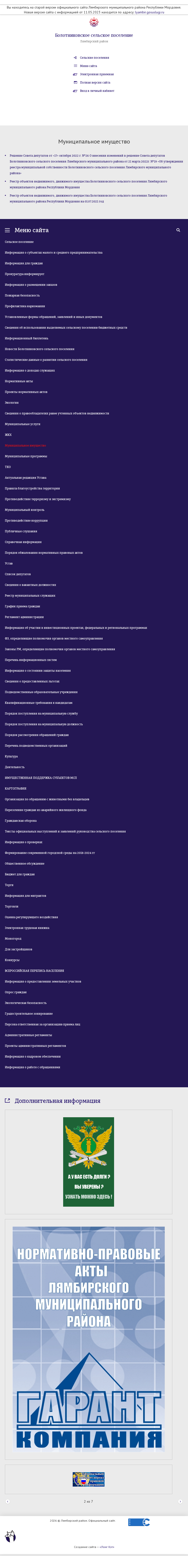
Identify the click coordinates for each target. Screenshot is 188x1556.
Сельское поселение (19, 242)
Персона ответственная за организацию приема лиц (42, 1024)
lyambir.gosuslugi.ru (149, 12)
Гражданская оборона (20, 820)
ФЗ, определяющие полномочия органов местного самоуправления (54, 638)
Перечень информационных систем (31, 660)
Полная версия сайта (95, 82)
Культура (11, 756)
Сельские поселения (94, 57)
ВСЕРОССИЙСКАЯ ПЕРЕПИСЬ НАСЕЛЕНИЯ (34, 971)
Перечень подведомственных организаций (36, 745)
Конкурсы (12, 960)
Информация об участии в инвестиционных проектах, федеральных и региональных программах (76, 628)
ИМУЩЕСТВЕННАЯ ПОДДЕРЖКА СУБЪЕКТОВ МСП (41, 778)
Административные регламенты (28, 1035)
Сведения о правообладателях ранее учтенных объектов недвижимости (57, 413)
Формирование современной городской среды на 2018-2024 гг (50, 853)
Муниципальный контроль (24, 510)
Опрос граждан (16, 992)
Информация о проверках (23, 842)
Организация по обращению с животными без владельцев (47, 799)
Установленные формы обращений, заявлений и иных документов (53, 317)
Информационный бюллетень (26, 338)
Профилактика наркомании (25, 306)
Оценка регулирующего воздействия (31, 917)
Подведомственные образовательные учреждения (41, 692)
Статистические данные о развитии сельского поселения (46, 360)
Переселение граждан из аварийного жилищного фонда (45, 810)
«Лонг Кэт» (107, 1547)
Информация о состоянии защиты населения (38, 670)
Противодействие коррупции (26, 520)
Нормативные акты (19, 381)
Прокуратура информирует (24, 274)
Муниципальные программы (26, 456)
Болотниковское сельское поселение (94, 35)
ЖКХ (8, 435)
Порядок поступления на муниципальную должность (44, 724)
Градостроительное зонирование (29, 1013)
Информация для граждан (24, 263)
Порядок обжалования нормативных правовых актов (44, 552)
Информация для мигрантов (25, 895)
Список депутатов (18, 574)
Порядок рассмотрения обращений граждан (37, 735)
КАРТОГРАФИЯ (15, 788)
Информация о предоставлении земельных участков (43, 981)
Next (180, 1502)
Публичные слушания (21, 531)
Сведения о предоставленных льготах (32, 681)
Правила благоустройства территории (32, 488)
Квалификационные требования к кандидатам (38, 703)
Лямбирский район (94, 41)
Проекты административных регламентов (35, 1046)
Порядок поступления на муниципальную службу (41, 713)
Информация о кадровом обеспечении (33, 1056)
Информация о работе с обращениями (32, 1067)
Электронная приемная (97, 74)
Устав (9, 563)
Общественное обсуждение (24, 863)
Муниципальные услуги (22, 424)
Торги (9, 885)
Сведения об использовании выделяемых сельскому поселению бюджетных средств (66, 327)
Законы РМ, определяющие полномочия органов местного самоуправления (60, 649)
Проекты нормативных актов (26, 392)
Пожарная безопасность (22, 295)
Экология (12, 402)
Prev (8, 1502)
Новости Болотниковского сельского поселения (39, 349)
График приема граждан (22, 606)
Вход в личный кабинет (97, 91)
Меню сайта (88, 66)
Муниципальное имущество (25, 445)
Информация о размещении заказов (31, 284)
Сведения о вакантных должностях (30, 585)
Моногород (13, 938)
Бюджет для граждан (20, 874)
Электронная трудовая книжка (27, 928)
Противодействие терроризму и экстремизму (38, 499)
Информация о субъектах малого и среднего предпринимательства (53, 252)
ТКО (8, 467)
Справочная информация (23, 542)
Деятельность (14, 767)
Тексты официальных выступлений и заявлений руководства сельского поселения (65, 831)
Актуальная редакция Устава (25, 477)
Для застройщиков (18, 949)
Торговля (11, 906)
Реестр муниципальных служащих (30, 595)
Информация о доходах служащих (30, 370)
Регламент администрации (24, 617)
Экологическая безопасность (26, 1003)
